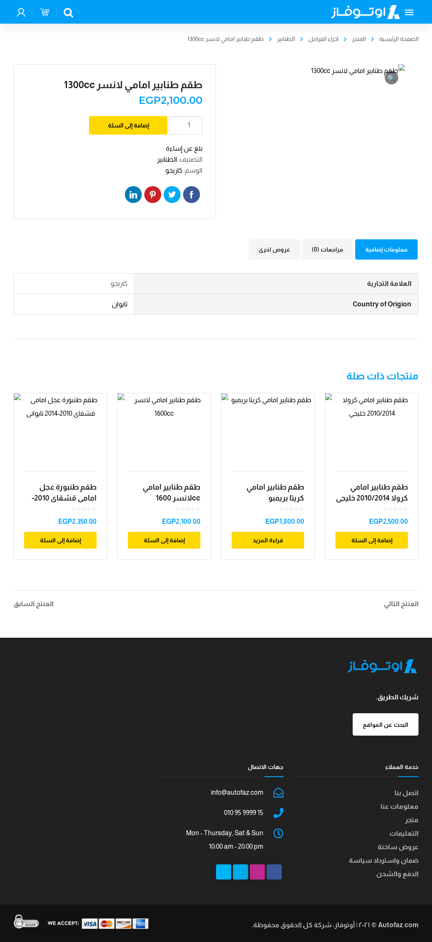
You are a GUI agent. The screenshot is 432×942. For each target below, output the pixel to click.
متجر (411, 819)
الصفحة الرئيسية (398, 38)
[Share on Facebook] (191, 194)
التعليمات (403, 833)
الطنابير (286, 38)
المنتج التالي (401, 604)
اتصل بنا (406, 792)
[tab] (386, 249)
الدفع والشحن (397, 873)
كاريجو (173, 170)
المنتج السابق (34, 604)
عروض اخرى (274, 249)
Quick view (60, 427)
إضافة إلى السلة (128, 125)
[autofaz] (366, 11)
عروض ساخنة (398, 846)
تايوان (119, 304)
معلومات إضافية (386, 249)
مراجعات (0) (327, 249)
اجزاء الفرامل (323, 38)
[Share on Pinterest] (152, 194)
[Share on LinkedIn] (133, 194)
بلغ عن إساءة (184, 148)
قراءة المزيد (268, 540)
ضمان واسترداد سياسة (383, 860)
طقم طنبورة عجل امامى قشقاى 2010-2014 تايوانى (64, 498)
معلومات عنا (399, 806)
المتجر (359, 38)
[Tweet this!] (172, 194)
